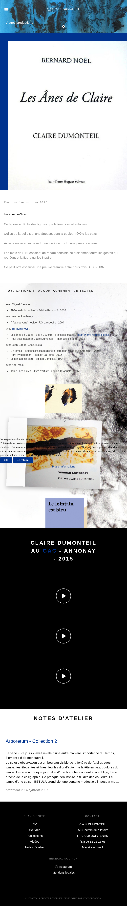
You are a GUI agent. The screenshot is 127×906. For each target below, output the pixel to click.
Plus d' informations (63, 466)
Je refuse (23, 460)
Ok (6, 460)
